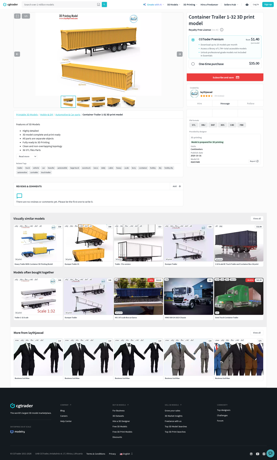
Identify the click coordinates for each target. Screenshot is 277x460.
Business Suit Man (22, 378)
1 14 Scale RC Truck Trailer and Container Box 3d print (236, 264)
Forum (220, 420)
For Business (119, 410)
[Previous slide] (17, 54)
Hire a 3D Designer (121, 421)
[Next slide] (180, 54)
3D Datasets (118, 415)
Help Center (66, 421)
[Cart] (247, 4)
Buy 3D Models (119, 405)
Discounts (117, 437)
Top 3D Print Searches (175, 431)
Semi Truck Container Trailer (226, 317)
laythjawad (206, 92)
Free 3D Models (120, 426)
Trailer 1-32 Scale (21, 317)
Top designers (223, 410)
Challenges (222, 415)
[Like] (199, 113)
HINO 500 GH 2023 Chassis (175, 317)
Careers (63, 415)
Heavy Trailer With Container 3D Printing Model (34, 264)
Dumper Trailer (71, 317)
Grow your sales (172, 410)
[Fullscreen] (17, 16)
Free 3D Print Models (122, 431)
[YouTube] (258, 454)
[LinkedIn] (251, 454)
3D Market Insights (173, 415)
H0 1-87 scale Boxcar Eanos (126, 317)
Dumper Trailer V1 (72, 264)
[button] (98, 4)
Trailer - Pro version (123, 264)
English (125, 454)
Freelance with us (173, 421)
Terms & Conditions (95, 453)
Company (64, 405)
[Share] (250, 113)
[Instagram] (264, 454)
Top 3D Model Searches (176, 426)
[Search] (104, 4)
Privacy (112, 453)
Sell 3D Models (172, 405)
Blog (62, 410)
